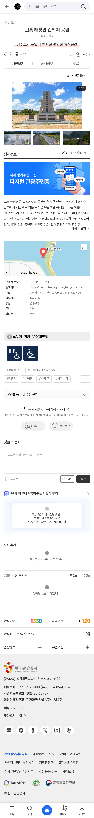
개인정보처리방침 (15, 754)
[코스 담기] (76, 54)
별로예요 (65, 426)
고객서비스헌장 (68, 763)
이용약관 (38, 754)
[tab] (12, 810)
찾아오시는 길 (13, 716)
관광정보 (9, 647)
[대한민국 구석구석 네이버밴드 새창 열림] (69, 730)
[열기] (84, 395)
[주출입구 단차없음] (30, 353)
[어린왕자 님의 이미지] (17, 138)
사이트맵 (68, 771)
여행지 (11, 23)
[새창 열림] (15, 783)
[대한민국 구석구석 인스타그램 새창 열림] (57, 730)
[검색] (83, 6)
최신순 (73, 575)
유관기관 (58, 647)
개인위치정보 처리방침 (19, 763)
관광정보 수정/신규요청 (19, 634)
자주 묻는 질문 (47, 771)
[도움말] (5, 479)
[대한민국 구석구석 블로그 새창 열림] (9, 730)
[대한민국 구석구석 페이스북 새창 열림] (21, 730)
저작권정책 (46, 763)
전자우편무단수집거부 (18, 771)
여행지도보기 (84, 247)
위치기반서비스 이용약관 (65, 754)
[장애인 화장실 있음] (14, 353)
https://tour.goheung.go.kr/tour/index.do (56, 287)
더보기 (85, 379)
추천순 (86, 575)
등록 (83, 479)
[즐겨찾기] (70, 54)
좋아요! (37, 426)
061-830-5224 (39, 282)
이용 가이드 (11, 708)
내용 (79, 228)
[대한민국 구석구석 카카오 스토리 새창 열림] (33, 730)
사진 (69, 479)
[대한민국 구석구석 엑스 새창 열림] (45, 730)
